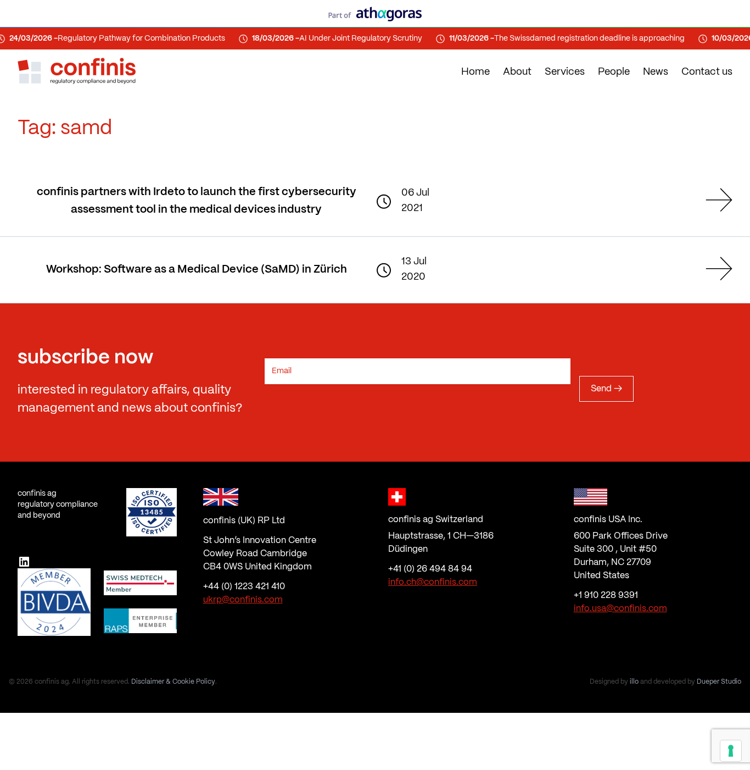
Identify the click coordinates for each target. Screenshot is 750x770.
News (655, 72)
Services (565, 72)
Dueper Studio (719, 682)
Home (475, 72)
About (517, 72)
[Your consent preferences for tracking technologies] (730, 750)
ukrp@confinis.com (243, 600)
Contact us (706, 72)
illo (634, 682)
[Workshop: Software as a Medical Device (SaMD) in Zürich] (714, 268)
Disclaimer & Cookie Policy (173, 682)
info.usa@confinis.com (620, 609)
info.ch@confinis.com (432, 582)
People (614, 72)
